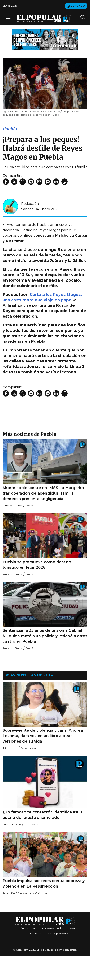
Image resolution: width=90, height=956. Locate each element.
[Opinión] (45, 39)
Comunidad (28, 748)
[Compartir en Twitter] (14, 181)
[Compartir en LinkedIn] (56, 181)
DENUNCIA (77, 5)
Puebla (10, 128)
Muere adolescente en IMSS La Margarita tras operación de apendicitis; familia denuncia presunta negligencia (43, 493)
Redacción (30, 204)
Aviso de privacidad (57, 933)
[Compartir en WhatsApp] (22, 181)
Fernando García (13, 505)
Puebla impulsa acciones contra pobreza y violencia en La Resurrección (44, 883)
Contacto (35, 933)
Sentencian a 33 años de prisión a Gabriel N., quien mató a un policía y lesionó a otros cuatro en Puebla (45, 636)
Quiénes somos (25, 927)
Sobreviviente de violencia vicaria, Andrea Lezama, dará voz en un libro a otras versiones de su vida (43, 736)
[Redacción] (10, 206)
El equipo (72, 927)
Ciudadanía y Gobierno (32, 893)
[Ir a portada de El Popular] (44, 18)
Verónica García (12, 824)
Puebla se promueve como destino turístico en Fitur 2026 (37, 565)
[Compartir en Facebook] (6, 181)
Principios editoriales (51, 927)
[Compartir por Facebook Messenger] (47, 181)
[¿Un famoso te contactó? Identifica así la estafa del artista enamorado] (45, 782)
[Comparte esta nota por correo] (39, 181)
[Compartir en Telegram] (31, 181)
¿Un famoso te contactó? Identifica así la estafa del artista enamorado (43, 815)
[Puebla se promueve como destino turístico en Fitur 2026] (45, 535)
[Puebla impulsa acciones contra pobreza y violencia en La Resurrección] (45, 854)
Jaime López (10, 748)
